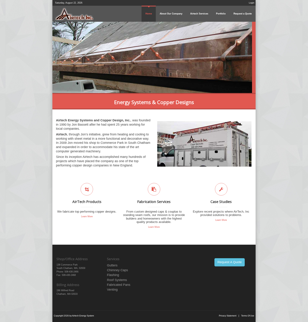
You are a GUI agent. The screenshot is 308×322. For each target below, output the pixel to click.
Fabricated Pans (118, 285)
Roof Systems (117, 280)
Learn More (87, 216)
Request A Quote (229, 262)
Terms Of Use (247, 316)
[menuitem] (199, 14)
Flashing (113, 275)
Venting (112, 289)
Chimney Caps (117, 270)
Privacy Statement (227, 316)
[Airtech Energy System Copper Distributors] (74, 13)
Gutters (112, 265)
